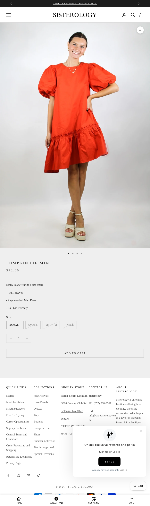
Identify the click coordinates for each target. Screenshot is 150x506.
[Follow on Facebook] (8, 475)
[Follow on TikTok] (39, 475)
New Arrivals (41, 395)
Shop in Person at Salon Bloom (75, 3)
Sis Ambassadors (15, 408)
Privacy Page (13, 463)
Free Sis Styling (15, 415)
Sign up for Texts (16, 428)
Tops (36, 415)
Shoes (37, 434)
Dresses (38, 408)
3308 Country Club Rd (74, 403)
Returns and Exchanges (19, 456)
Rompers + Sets (42, 428)
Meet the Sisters (15, 402)
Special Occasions (44, 453)
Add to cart (75, 353)
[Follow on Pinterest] (28, 475)
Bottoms (38, 421)
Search (10, 395)
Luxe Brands (41, 402)
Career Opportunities (17, 421)
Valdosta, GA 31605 (72, 411)
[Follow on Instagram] (18, 475)
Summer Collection (44, 441)
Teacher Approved (44, 447)
